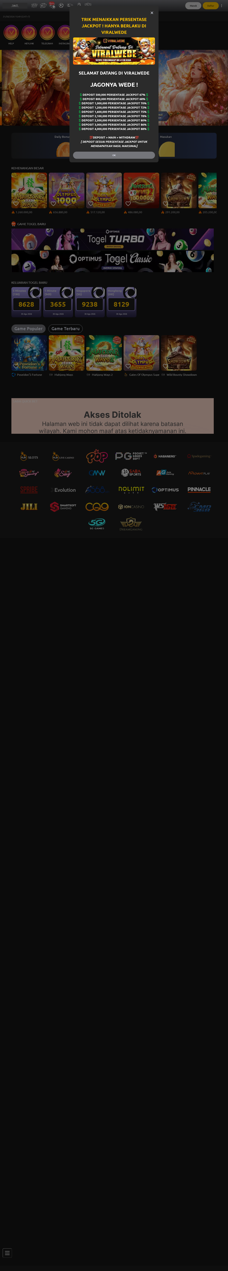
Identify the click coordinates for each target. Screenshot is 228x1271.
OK (114, 155)
